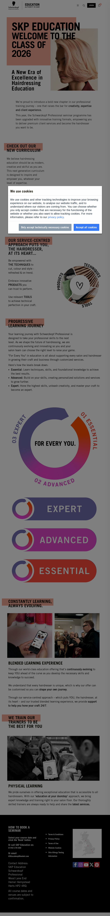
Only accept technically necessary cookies (45, 227)
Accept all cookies (86, 227)
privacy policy (56, 217)
